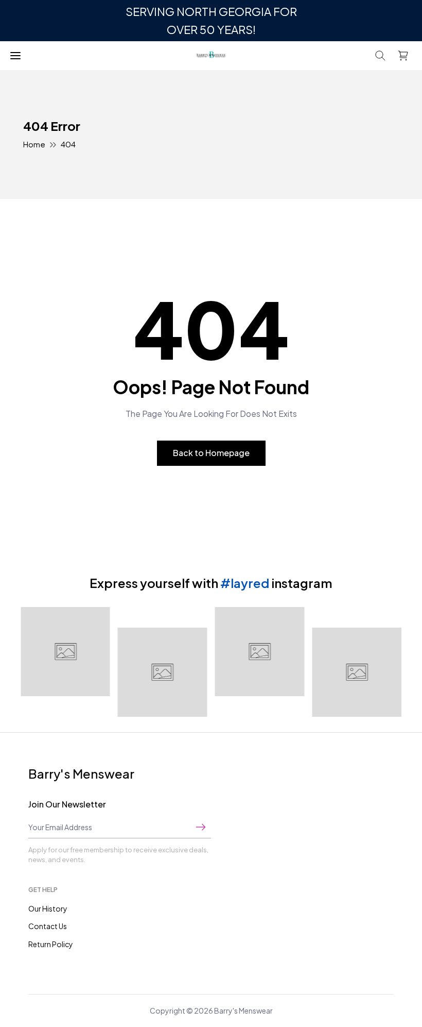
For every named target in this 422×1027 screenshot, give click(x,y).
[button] (380, 55)
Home (34, 144)
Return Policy (50, 944)
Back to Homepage (211, 452)
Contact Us (47, 926)
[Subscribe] (200, 827)
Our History (47, 908)
